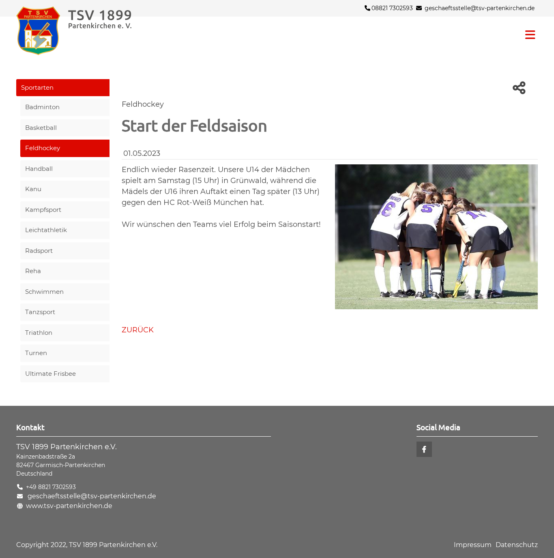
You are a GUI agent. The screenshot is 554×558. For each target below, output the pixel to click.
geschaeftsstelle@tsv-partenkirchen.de (480, 8)
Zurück (138, 329)
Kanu (33, 189)
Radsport (39, 250)
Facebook (424, 449)
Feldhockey (42, 148)
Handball (39, 168)
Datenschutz (517, 545)
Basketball (41, 127)
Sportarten (37, 87)
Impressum (473, 545)
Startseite (89, 30)
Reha (33, 271)
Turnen (36, 353)
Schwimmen (44, 291)
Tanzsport (40, 312)
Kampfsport (43, 209)
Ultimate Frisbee (50, 373)
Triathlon (38, 332)
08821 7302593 (392, 8)
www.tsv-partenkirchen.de (69, 506)
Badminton (42, 107)
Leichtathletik (46, 230)
